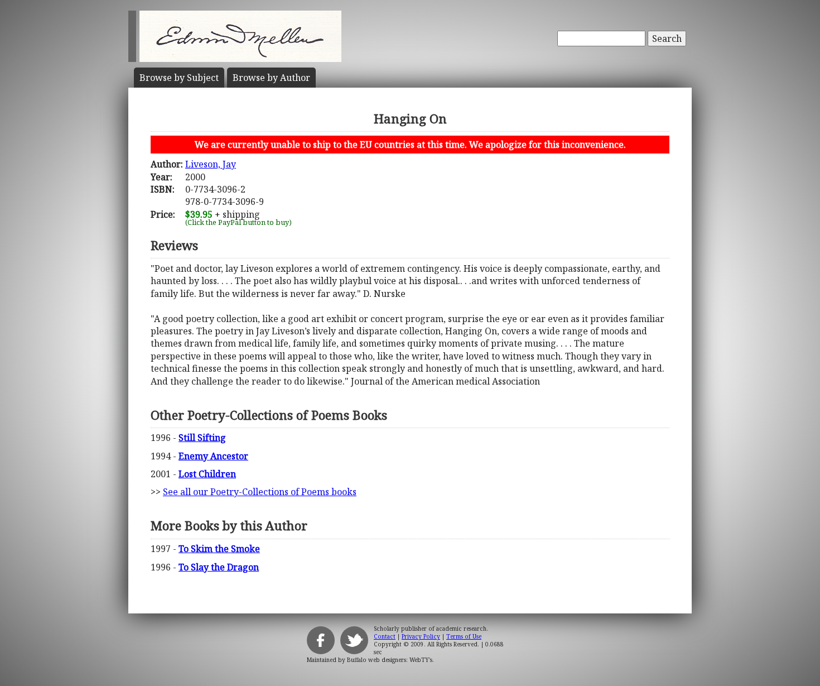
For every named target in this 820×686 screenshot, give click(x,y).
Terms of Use (463, 636)
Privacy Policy (421, 636)
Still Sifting (202, 437)
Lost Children (207, 474)
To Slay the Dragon (219, 567)
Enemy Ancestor (213, 456)
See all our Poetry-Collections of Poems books (259, 492)
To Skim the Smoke (219, 549)
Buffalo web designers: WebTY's (389, 660)
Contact (384, 636)
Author (271, 77)
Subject (179, 77)
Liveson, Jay (210, 164)
